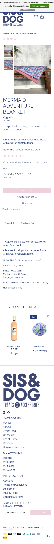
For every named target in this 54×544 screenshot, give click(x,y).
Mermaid (39, 346)
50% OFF (8, 427)
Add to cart (27, 190)
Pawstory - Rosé (14, 348)
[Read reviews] (12, 156)
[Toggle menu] (48, 17)
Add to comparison (13, 209)
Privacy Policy (10, 492)
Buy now (27, 203)
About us (8, 480)
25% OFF (8, 422)
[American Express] (38, 534)
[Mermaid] (39, 328)
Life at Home (10, 439)
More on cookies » (27, 10)
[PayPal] (24, 534)
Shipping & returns (13, 496)
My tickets (8, 466)
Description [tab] (11, 223)
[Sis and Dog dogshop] (13, 16)
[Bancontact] (34, 534)
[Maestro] (19, 534)
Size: (5, 168)
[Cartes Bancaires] (29, 534)
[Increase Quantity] (12, 183)
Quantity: (7, 177)
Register (7, 457)
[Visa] (14, 534)
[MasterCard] (10, 534)
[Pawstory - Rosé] (14, 328)
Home (6, 33)
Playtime (8, 443)
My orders (8, 461)
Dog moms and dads (15, 447)
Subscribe (40, 512)
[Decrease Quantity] (6, 183)
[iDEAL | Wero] (5, 534)
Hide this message (40, 6)
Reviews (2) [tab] (27, 223)
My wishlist (9, 470)
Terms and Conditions (15, 484)
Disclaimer (9, 488)
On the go (8, 435)
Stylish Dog (9, 431)
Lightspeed (8, 529)
